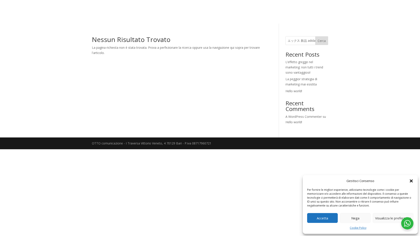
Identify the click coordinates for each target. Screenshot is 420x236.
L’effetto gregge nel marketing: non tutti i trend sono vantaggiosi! (304, 67)
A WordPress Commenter (303, 117)
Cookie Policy (358, 228)
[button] (411, 181)
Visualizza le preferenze (393, 218)
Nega (355, 218)
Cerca (322, 41)
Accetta (322, 218)
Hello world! (293, 91)
